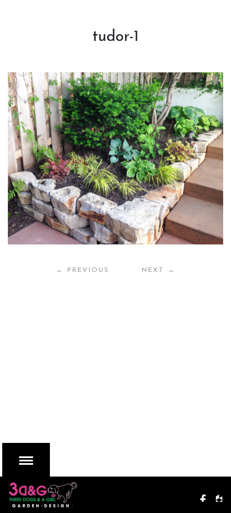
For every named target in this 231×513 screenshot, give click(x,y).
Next (158, 270)
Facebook (207, 493)
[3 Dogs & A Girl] (70, 493)
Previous (82, 270)
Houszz (223, 493)
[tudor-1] (115, 158)
